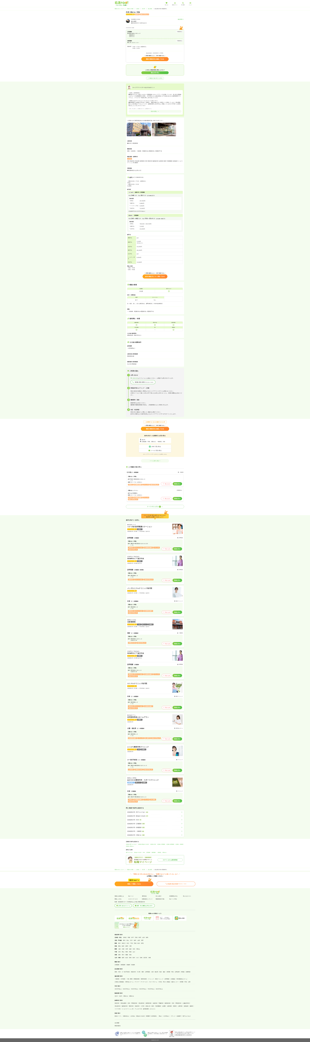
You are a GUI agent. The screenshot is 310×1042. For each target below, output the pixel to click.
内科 (129, 1003)
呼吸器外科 (178, 1003)
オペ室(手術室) (126, 971)
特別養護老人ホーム (182, 979)
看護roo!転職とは (119, 896)
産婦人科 (148, 1006)
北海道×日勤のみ (130, 846)
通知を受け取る (155, 72)
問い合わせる (134, 378)
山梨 (138, 940)
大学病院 (123, 979)
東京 (119, 943)
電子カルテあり (129, 852)
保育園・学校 (170, 971)
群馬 (142, 943)
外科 (173, 1003)
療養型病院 (137, 979)
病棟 (116, 971)
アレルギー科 (138, 1009)
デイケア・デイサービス (141, 981)
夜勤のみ (131, 996)
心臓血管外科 (186, 1003)
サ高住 (160, 981)
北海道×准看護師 (170, 844)
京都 (123, 949)
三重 (130, 946)
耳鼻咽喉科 (158, 1006)
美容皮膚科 (123, 1003)
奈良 (134, 949)
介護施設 (173, 979)
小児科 (142, 1006)
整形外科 (131, 1006)
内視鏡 (182, 971)
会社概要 (117, 1023)
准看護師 (154, 852)
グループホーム (153, 981)
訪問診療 (177, 971)
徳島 (119, 954)
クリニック (151, 979)
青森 (129, 937)
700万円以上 (151, 989)
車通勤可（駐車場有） (152, 1016)
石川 (131, 940)
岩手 (132, 937)
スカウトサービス (133, 899)
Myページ (130, 896)
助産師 (133, 964)
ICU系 (138, 971)
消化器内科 (141, 1003)
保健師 (128, 964)
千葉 (131, 943)
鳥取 (127, 951)
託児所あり (166, 1016)
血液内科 (155, 1003)
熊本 (134, 957)
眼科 (153, 1006)
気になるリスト (187, 896)
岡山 (123, 951)
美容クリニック (159, 979)
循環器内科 (148, 1003)
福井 (135, 940)
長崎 (130, 957)
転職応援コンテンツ (147, 899)
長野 (142, 940)
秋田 (140, 937)
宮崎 (141, 957)
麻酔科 (191, 1006)
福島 (147, 937)
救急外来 (133, 971)
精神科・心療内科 (178, 1006)
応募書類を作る (173, 896)
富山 (128, 940)
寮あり (160, 1016)
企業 (189, 981)
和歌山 (138, 949)
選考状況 (144, 896)
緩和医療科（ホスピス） (149, 1009)
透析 (143, 971)
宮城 (136, 937)
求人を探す (158, 896)
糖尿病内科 (167, 1003)
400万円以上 (126, 989)
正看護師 (148, 852)
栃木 (139, 943)
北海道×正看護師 (161, 844)
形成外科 (137, 1006)
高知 (130, 954)
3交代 (120, 996)
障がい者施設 (166, 981)
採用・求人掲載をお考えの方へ (145, 905)
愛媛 (127, 954)
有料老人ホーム (129, 981)
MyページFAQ (173, 899)
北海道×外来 (153, 844)
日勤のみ (164, 852)
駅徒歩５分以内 (137, 852)
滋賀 (130, 949)
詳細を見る (177, 484)
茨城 (135, 943)
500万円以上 (134, 989)
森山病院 (150, 8)
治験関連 (188, 971)
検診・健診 (162, 971)
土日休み (132, 1016)
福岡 (123, 957)
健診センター (174, 981)
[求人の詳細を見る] (155, 537)
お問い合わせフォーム (124, 905)
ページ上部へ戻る (154, 460)
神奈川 (123, 943)
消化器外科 (117, 1006)
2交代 (116, 996)
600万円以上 (142, 989)
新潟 (124, 940)
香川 (123, 954)
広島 (119, 951)
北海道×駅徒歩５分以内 (143, 844)
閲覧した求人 (118, 899)
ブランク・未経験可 (176, 1016)
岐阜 (123, 946)
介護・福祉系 (154, 971)
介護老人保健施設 (119, 981)
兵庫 (127, 949)
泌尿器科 (169, 1006)
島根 (130, 951)
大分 (137, 957)
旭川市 (143, 8)
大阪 (119, 949)
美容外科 (117, 1003)
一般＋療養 (129, 979)
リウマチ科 (117, 1009)
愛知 (119, 946)
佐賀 (126, 957)
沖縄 (149, 957)
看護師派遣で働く (160, 899)
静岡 (127, 946)
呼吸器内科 (134, 1003)
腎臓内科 (161, 1003)
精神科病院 (144, 979)
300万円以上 (118, 989)
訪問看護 (147, 971)
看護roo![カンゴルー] (119, 8)
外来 (144, 852)
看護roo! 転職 (130, 8)
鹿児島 (145, 957)
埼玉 (128, 943)
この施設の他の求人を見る (155, 78)
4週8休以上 (126, 1016)
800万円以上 (159, 989)
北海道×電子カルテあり (131, 844)
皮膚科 (164, 1006)
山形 (143, 937)
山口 (134, 951)
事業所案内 (117, 1025)
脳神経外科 (125, 1006)
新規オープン (118, 1016)
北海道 (137, 8)
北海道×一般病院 (179, 844)
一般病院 (159, 852)
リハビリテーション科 (127, 1009)
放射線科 (186, 1006)
